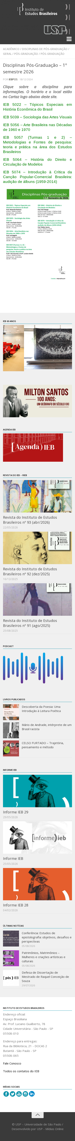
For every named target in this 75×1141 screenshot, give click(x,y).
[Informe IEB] (37, 837)
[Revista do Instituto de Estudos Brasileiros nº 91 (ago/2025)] (37, 599)
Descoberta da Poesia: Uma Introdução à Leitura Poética (41, 709)
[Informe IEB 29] (37, 791)
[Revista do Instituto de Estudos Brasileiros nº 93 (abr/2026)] (37, 496)
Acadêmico (11, 49)
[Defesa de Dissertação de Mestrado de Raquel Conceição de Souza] (11, 978)
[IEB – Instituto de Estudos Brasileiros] (37, 10)
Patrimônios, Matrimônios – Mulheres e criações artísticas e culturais (43, 957)
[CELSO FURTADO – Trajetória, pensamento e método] (11, 748)
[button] (6, 350)
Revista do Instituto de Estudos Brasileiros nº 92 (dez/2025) (30, 571)
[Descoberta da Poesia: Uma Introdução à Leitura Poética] (11, 712)
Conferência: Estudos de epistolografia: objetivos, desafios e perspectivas (47, 937)
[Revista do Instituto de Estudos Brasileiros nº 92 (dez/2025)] (37, 548)
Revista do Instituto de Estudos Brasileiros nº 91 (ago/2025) (30, 623)
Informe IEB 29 (15, 812)
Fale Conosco (12, 1063)
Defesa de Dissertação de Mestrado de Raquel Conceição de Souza (45, 976)
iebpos (13, 79)
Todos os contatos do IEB (21, 1071)
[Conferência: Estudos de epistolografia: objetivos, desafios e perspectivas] (11, 939)
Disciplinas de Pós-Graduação (44, 49)
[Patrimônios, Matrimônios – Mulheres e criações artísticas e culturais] (11, 958)
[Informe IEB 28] (37, 884)
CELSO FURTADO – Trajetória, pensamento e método (43, 745)
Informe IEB (13, 858)
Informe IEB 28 (15, 905)
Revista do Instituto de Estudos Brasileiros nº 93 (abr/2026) (30, 520)
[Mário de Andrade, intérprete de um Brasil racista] (11, 730)
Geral (7, 54)
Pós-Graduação (26, 54)
